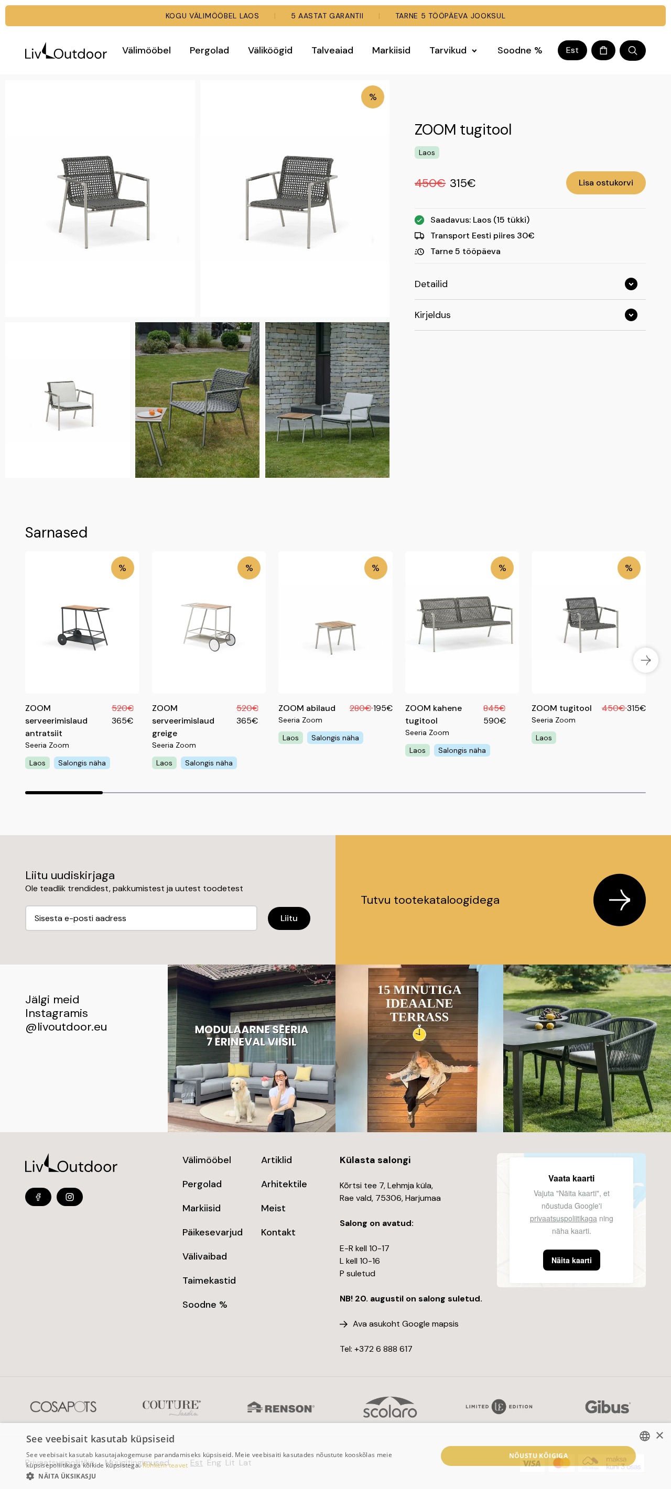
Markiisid (201, 1208)
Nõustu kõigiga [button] (538, 1455)
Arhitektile (284, 1184)
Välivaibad (204, 1256)
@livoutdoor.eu (66, 1026)
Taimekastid (209, 1280)
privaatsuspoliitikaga (563, 1218)
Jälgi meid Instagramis (56, 1006)
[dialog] (335, 1456)
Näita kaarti (571, 1260)
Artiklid (276, 1160)
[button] (225, 1476)
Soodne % (205, 1304)
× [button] (659, 1436)
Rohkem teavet (165, 1465)
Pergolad (202, 1184)
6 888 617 (394, 1348)
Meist (273, 1208)
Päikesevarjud (212, 1232)
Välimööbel (206, 1160)
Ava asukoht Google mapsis (406, 1323)
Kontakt (278, 1232)
